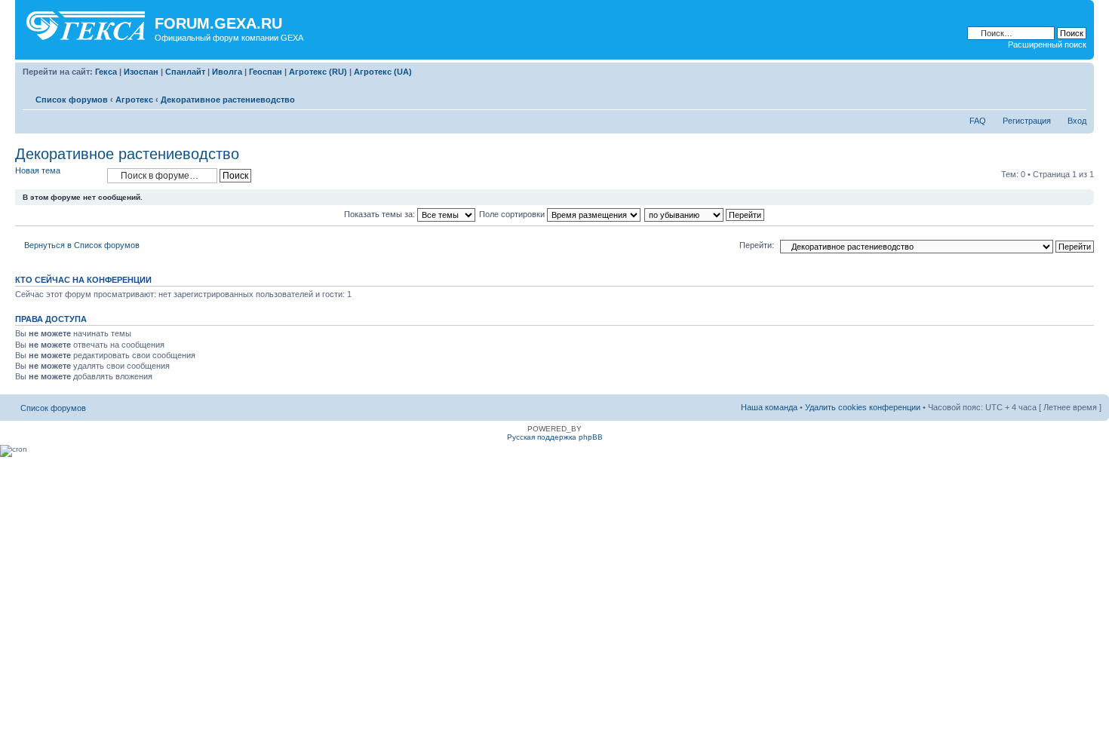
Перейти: (756, 245)
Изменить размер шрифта (1075, 96)
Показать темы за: (380, 214)
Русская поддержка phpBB (555, 437)
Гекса (106, 71)
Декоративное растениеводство (228, 99)
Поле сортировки (513, 214)
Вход (1077, 120)
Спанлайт (185, 71)
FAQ (977, 120)
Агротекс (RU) (318, 71)
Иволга (227, 71)
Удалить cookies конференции (862, 407)
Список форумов (71, 99)
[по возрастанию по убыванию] (705, 214)
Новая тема (37, 170)
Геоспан (265, 71)
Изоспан (141, 71)
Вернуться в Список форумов (82, 245)
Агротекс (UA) (383, 71)
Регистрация (1027, 120)
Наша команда (769, 407)
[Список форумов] (87, 22)
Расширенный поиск (1047, 44)
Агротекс (134, 99)
